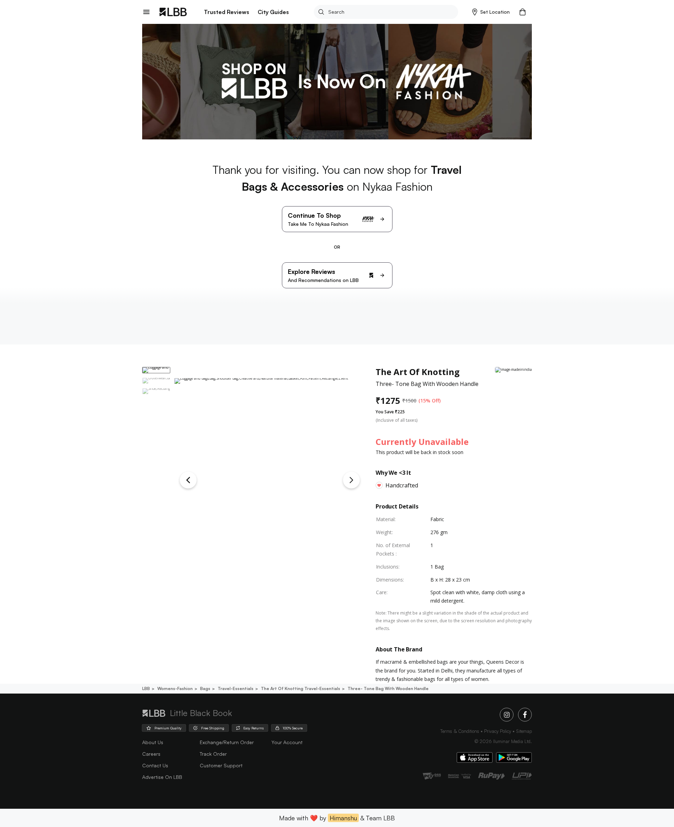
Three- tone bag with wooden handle (388, 688)
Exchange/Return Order (227, 742)
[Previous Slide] (188, 480)
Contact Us (155, 765)
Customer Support (221, 765)
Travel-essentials (235, 688)
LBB (146, 688)
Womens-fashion (175, 688)
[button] (491, 12)
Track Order (213, 754)
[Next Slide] (351, 480)
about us (152, 742)
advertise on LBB (162, 777)
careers (151, 754)
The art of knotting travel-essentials (300, 688)
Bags (205, 688)
